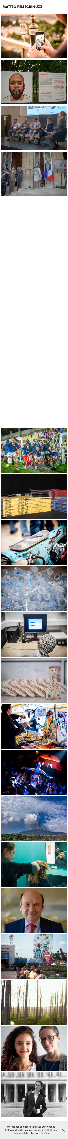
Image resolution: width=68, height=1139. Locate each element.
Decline (45, 1133)
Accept (34, 1133)
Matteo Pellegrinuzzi (23, 6)
